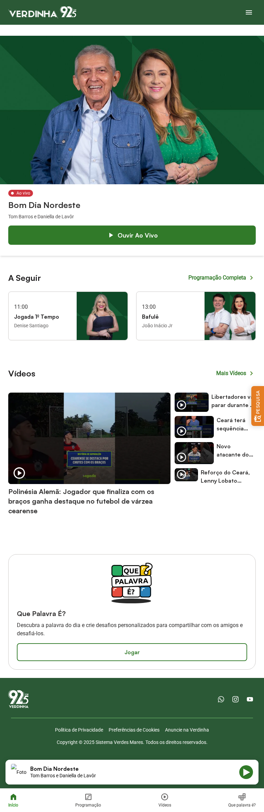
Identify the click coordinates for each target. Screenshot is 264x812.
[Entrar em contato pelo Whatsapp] (221, 699)
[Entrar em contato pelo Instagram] (235, 699)
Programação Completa (217, 277)
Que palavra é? (242, 805)
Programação (88, 805)
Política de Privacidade (79, 730)
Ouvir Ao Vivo (138, 235)
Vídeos (164, 805)
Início (13, 805)
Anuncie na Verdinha (187, 730)
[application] (132, 772)
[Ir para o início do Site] (42, 12)
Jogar (132, 652)
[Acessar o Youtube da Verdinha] (250, 699)
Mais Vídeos (231, 373)
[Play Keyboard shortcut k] (246, 772)
